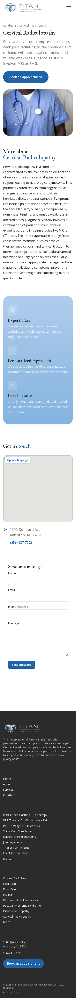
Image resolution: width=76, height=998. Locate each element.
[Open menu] (68, 8)
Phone (18, 607)
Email (11, 590)
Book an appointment (25, 77)
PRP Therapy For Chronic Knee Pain (25, 820)
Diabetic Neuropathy (16, 911)
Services (8, 789)
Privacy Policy (10, 992)
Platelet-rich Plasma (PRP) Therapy (25, 815)
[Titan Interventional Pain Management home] (23, 8)
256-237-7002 (12, 953)
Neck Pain (9, 884)
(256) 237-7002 (21, 542)
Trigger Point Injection (17, 847)
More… (7, 858)
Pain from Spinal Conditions (20, 900)
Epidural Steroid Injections (19, 836)
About (7, 784)
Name (12, 573)
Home (7, 779)
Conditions (10, 25)
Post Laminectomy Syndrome (22, 905)
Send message (21, 665)
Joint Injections (12, 842)
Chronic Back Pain (14, 878)
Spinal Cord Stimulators (18, 831)
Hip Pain (8, 894)
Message (13, 623)
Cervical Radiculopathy (17, 916)
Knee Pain (9, 889)
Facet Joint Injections (16, 853)
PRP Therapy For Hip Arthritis (21, 826)
